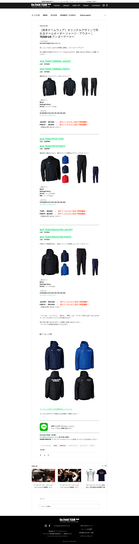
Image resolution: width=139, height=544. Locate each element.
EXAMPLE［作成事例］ (68, 15)
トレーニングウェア (46, 445)
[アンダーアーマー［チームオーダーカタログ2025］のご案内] (43, 475)
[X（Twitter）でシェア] (44, 455)
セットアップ (83, 445)
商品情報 (54, 15)
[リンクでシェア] (48, 455)
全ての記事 (36, 15)
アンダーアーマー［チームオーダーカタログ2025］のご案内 (43, 486)
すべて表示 (104, 466)
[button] (105, 15)
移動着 (55, 445)
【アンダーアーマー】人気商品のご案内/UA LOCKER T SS (95, 486)
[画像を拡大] (49, 87)
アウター (92, 445)
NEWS (45, 15)
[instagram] (103, 5)
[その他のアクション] (98, 26)
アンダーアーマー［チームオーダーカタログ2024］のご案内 (69, 486)
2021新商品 (63, 445)
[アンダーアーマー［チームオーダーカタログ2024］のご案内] (69, 475)
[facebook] (107, 5)
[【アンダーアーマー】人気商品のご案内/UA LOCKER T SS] (95, 475)
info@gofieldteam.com (62, 526)
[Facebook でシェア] (40, 455)
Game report (85, 15)
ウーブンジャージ (73, 445)
